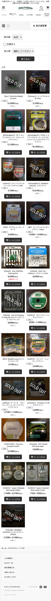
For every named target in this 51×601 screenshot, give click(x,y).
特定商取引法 (9, 568)
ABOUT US (8, 563)
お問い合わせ (9, 572)
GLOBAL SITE (10, 577)
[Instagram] (40, 586)
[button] (3, 8)
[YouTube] (45, 586)
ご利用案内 (8, 558)
